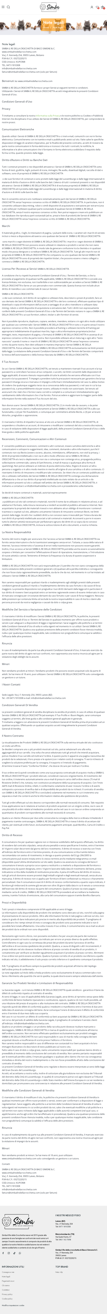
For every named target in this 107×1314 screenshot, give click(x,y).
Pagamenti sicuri (8, 1281)
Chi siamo (6, 1285)
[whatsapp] (20, 1253)
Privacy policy (7, 1294)
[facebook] (3, 1253)
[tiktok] (14, 1253)
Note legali (6, 1276)
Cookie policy (7, 1298)
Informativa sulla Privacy (48, 115)
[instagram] (9, 1253)
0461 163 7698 (65, 1240)
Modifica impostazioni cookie (13, 1305)
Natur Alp (59, 1272)
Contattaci (6, 1290)
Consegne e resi (8, 1272)
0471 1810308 (65, 1227)
